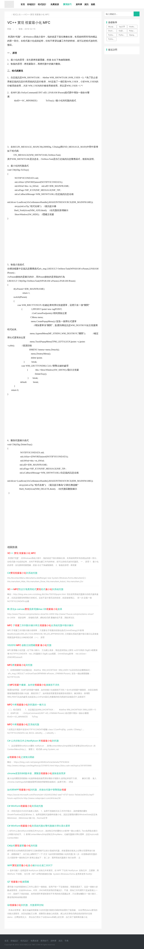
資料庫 (79, 4)
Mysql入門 (112, 27)
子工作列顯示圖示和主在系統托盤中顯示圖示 (40, 625)
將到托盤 (19, 665)
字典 (66, 940)
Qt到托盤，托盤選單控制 (25, 905)
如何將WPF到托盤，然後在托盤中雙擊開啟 (36, 789)
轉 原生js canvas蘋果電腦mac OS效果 (34, 609)
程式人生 (17, 14)
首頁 (23, 4)
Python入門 (112, 35)
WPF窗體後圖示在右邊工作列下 (30, 865)
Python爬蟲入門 (112, 39)
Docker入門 (112, 31)
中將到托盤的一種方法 (26, 704)
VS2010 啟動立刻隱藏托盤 (29, 645)
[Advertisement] (53, 125)
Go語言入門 (123, 31)
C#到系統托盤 (22, 572)
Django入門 (133, 35)
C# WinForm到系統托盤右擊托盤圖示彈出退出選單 (38, 825)
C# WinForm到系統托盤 (25, 806)
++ (21, 553)
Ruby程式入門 (133, 31)
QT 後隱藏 (18, 881)
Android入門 (133, 27)
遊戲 (93, 4)
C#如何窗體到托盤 (22, 845)
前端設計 (31, 4)
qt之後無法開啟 (20, 757)
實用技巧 (67, 4)
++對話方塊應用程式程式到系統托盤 (35, 589)
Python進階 (123, 35)
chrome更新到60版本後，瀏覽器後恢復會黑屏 (36, 773)
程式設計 (42, 4)
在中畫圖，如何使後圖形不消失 (33, 684)
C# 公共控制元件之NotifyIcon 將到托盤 (33, 740)
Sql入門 (122, 27)
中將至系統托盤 (23, 724)
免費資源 (54, 4)
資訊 (86, 4)
